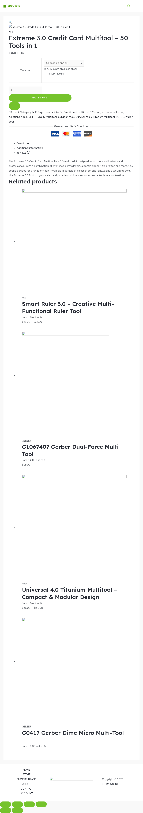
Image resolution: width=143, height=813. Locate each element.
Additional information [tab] (30, 148)
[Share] (29, 804)
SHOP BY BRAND (26, 779)
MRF (11, 32)
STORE (27, 774)
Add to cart (40, 98)
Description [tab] (23, 143)
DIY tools (95, 112)
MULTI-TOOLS (37, 117)
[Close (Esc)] (41, 804)
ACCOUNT (26, 793)
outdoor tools (66, 117)
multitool (51, 117)
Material (25, 70)
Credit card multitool (76, 112)
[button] (10, 22)
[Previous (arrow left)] (5, 810)
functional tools (18, 117)
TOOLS (120, 117)
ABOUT (26, 784)
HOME (26, 769)
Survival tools (84, 117)
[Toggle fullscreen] (17, 804)
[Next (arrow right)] (17, 810)
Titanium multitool (104, 117)
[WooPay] (14, 106)
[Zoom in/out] (5, 804)
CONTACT (27, 788)
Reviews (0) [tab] (23, 152)
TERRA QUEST (110, 784)
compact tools (53, 112)
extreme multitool (112, 112)
